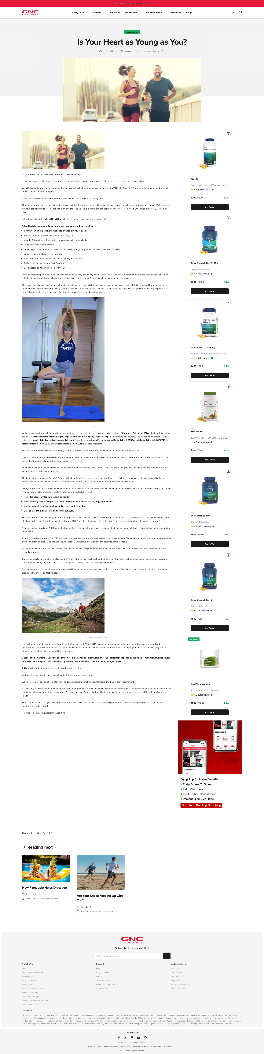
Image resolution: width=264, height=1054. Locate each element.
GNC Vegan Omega (201, 684)
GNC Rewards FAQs (30, 1004)
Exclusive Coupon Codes (107, 984)
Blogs (189, 12)
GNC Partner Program (31, 996)
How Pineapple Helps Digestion (44, 887)
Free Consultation (178, 976)
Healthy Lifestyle (132, 32)
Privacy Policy (28, 984)
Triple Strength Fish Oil (202, 515)
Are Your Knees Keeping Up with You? (100, 898)
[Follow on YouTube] (138, 1037)
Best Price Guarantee (179, 984)
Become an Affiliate (30, 992)
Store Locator (176, 972)
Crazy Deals (78, 12)
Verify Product (176, 980)
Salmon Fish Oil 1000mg (203, 347)
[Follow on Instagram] (132, 1037)
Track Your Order (103, 980)
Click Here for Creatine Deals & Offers (132, 3)
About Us (26, 968)
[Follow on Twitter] (125, 1037)
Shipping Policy (28, 976)
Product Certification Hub (32, 988)
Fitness (113, 12)
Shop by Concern (154, 12)
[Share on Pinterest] (44, 833)
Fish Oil (194, 179)
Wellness (97, 12)
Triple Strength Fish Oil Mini (204, 263)
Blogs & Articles (103, 972)
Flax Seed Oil (197, 431)
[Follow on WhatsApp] (145, 1037)
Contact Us (175, 968)
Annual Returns (102, 988)
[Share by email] (50, 833)
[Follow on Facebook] (118, 1037)
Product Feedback (178, 988)
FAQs (98, 968)
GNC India (195, 681)
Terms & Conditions (30, 980)
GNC (193, 176)
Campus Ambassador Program (35, 1000)
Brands (174, 12)
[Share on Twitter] (38, 833)
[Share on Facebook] (31, 833)
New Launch (131, 12)
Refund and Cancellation (32, 972)
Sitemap (99, 976)
